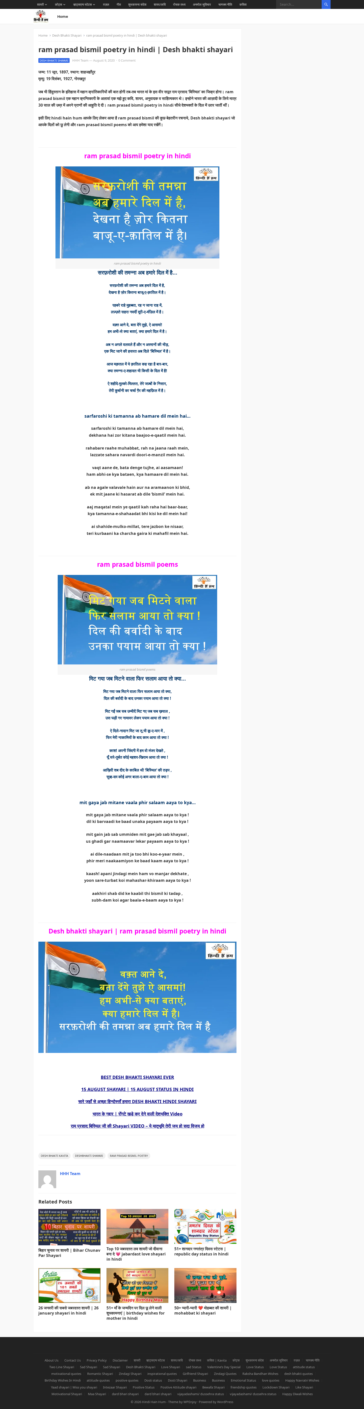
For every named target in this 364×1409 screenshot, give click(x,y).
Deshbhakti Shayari (89, 1156)
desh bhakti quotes (298, 1373)
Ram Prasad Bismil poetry (129, 1156)
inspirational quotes (162, 1373)
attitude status (304, 1367)
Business (199, 1380)
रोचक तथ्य (179, 4)
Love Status (255, 1367)
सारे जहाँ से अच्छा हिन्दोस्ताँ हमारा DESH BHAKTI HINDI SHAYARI (137, 1101)
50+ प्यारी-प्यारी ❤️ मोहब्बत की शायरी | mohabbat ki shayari (203, 1310)
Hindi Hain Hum (154, 1402)
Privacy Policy (97, 1360)
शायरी (40, 4)
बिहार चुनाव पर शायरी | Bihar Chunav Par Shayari (69, 1253)
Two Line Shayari (61, 1367)
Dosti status (153, 1380)
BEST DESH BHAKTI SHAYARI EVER (137, 1077)
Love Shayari (170, 1367)
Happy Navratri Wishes (302, 1380)
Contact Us (72, 1360)
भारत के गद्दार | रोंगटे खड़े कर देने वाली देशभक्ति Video (137, 1114)
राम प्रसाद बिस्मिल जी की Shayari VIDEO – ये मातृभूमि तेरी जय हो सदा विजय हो (137, 1126)
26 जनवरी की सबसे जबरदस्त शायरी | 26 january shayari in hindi (68, 1310)
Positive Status (144, 1387)
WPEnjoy (190, 1402)
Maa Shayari (97, 1394)
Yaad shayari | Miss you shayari (74, 1387)
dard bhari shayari (125, 1394)
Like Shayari (304, 1387)
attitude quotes (98, 1380)
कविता (243, 4)
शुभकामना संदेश (137, 4)
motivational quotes (66, 1373)
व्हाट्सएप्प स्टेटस (82, 4)
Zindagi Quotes (225, 1373)
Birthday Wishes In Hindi (63, 1380)
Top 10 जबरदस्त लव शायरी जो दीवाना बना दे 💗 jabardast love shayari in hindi (136, 1254)
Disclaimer (120, 1360)
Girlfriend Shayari (195, 1373)
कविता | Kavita (217, 1360)
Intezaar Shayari (115, 1387)
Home (62, 16)
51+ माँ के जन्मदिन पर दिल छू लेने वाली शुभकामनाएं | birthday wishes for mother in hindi (135, 1313)
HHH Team (80, 60)
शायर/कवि (160, 4)
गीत (119, 4)
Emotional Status (243, 1380)
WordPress (225, 1402)
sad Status (193, 1367)
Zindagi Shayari (130, 1373)
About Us (51, 1360)
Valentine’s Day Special (223, 1367)
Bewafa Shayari (213, 1387)
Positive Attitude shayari (178, 1387)
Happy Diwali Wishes (297, 1394)
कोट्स (58, 4)
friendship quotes (244, 1387)
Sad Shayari (88, 1367)
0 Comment (127, 60)
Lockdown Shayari (275, 1387)
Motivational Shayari (67, 1394)
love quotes (270, 1380)
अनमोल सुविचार (202, 4)
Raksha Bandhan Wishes (260, 1373)
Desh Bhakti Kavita (54, 1156)
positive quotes (127, 1380)
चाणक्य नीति (225, 4)
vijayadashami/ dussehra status (200, 1394)
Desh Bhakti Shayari (66, 35)
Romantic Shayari (100, 1373)
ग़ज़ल (106, 4)
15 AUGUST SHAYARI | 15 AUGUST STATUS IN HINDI (137, 1089)
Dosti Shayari (177, 1380)
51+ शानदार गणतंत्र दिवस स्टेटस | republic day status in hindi (201, 1251)
